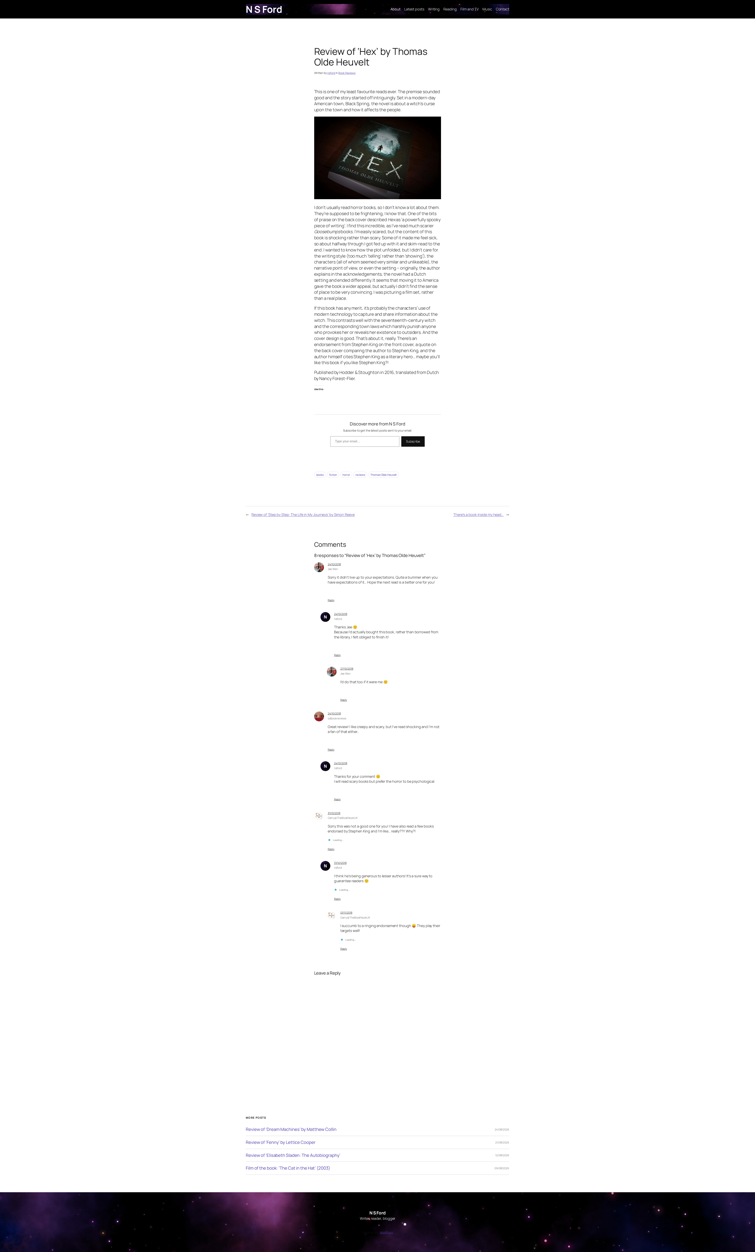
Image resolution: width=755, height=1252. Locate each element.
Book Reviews (346, 73)
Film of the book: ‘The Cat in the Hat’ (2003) (288, 1168)
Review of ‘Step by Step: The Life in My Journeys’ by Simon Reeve (303, 514)
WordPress (386, 1232)
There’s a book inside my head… (478, 514)
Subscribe (413, 441)
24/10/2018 (334, 564)
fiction (333, 475)
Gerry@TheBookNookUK (343, 818)
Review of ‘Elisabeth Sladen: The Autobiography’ (293, 1155)
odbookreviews (337, 718)
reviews (360, 475)
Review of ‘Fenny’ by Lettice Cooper (281, 1142)
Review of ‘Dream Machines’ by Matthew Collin (291, 1129)
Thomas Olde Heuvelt (383, 475)
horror (346, 475)
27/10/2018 (346, 668)
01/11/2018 (346, 912)
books (320, 475)
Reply (331, 600)
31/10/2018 (334, 813)
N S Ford (264, 9)
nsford (331, 73)
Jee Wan (333, 569)
